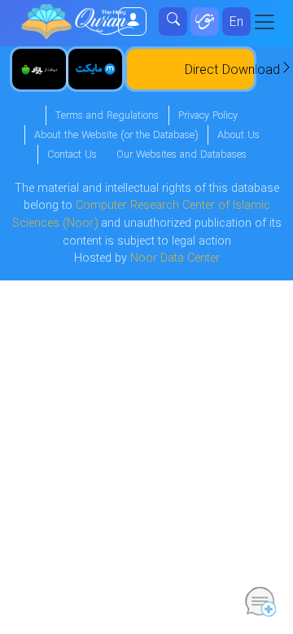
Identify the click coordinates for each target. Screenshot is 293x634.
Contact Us (72, 155)
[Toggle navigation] (269, 22)
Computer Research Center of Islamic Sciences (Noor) (141, 215)
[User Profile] (133, 21)
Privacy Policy (208, 116)
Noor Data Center (175, 259)
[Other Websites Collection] (204, 21)
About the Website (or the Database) (116, 136)
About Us (238, 136)
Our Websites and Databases (181, 155)
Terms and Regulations (107, 116)
